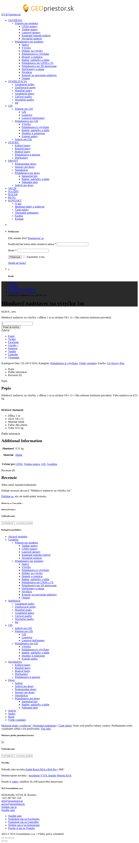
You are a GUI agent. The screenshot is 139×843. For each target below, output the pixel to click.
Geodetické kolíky (25, 84)
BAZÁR (13, 194)
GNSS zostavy (30, 26)
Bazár (11, 716)
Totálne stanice (30, 29)
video (15, 781)
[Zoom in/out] (13, 837)
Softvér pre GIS (23, 139)
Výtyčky (26, 47)
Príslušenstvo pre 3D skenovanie (39, 66)
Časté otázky (22, 209)
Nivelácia (27, 72)
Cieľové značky (23, 96)
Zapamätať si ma (35, 256)
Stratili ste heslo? (17, 263)
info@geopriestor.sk (12, 801)
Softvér (19, 683)
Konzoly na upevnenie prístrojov (39, 75)
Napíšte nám (8, 810)
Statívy (25, 44)
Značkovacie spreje (25, 87)
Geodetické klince (24, 93)
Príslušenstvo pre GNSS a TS (37, 63)
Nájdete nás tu (9, 807)
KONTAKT (15, 200)
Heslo (12, 250)
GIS (10, 105)
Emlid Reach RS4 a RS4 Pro (41, 769)
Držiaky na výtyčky (32, 50)
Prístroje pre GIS (24, 108)
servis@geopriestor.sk (13, 804)
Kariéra (19, 215)
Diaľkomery (21, 157)
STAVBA (13, 142)
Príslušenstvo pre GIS (26, 121)
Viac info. (46, 728)
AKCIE (12, 188)
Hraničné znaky (23, 90)
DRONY (13, 160)
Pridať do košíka (11, 327)
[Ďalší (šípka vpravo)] (6, 840)
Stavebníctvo (15, 661)
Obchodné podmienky (27, 212)
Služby (12, 713)
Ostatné (26, 78)
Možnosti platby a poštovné (29, 206)
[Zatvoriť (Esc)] (2, 837)
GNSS (19, 464)
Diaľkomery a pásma (33, 69)
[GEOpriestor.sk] (38, 14)
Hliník (18, 454)
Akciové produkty (18, 536)
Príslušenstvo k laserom (27, 154)
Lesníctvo (27, 115)
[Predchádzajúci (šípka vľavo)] (2, 840)
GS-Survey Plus (115, 363)
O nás (18, 203)
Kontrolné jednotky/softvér (36, 35)
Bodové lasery (22, 151)
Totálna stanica (32, 464)
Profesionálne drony (25, 163)
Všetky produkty (88, 363)
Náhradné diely (30, 182)
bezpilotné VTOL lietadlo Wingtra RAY (50, 775)
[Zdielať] (6, 837)
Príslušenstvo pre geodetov (29, 41)
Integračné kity (30, 176)
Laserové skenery (31, 32)
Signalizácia (21, 170)
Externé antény (30, 136)
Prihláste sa (7, 496)
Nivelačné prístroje (32, 38)
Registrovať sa (36, 238)
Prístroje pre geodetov (26, 23)
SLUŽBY (13, 191)
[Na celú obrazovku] (9, 837)
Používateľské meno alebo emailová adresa (32, 244)
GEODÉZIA (15, 20)
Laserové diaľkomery (33, 118)
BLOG (12, 197)
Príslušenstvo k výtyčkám (35, 53)
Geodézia (52, 464)
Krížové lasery (23, 145)
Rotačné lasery (23, 148)
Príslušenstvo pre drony (27, 173)
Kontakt (19, 218)
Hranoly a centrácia (32, 56)
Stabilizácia (14, 600)
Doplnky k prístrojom (33, 133)
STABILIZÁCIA (17, 81)
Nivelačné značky (24, 99)
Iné (16, 102)
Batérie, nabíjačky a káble (35, 60)
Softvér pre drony (24, 185)
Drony (11, 680)
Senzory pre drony (25, 166)
